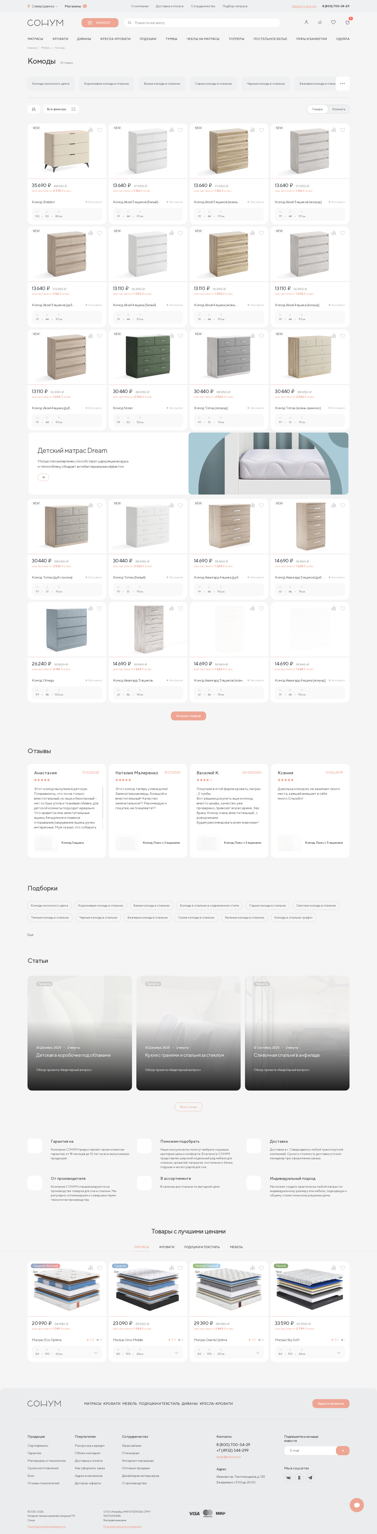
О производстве (134, 1483)
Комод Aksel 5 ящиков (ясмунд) (298, 202)
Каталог (103, 22)
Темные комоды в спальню (50, 917)
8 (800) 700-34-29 (336, 6)
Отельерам (130, 1453)
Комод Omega (43, 680)
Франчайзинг (132, 1445)
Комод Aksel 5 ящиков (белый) (135, 202)
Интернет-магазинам (138, 1460)
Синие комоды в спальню (196, 917)
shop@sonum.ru (228, 1457)
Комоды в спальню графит (293, 917)
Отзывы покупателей (43, 1483)
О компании (140, 6)
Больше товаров (188, 716)
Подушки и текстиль (202, 1247)
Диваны (84, 39)
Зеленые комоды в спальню (244, 917)
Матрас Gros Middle (128, 1340)
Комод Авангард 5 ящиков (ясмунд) (133, 680)
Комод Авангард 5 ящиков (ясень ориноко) (219, 680)
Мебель (236, 1247)
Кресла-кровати (115, 39)
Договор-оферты (88, 1483)
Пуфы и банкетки (311, 39)
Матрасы (141, 1247)
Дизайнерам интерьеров (140, 1475)
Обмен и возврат (88, 1453)
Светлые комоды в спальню (316, 905)
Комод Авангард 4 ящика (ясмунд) (300, 680)
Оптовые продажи (136, 1468)
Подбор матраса (235, 6)
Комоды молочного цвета (49, 905)
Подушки (148, 39)
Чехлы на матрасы (203, 39)
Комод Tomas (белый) (129, 577)
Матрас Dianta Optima (210, 1340)
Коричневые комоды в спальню (100, 905)
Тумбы (171, 39)
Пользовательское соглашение (122, 1526)
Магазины (73, 6)
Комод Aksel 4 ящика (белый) (134, 305)
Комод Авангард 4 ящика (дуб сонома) (216, 577)
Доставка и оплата (169, 6)
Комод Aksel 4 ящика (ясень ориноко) (214, 305)
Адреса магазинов (331, 1403)
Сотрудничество (203, 6)
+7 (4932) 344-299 (232, 1450)
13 (101, 1340)
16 (263, 1340)
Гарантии (34, 1453)
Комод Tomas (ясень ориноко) (298, 408)
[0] (348, 22)
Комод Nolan (123, 408)
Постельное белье (270, 39)
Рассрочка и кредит (90, 1445)
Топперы (236, 39)
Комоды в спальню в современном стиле (209, 905)
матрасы (35, 39)
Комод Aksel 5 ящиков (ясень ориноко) (216, 202)
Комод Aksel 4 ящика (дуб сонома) (51, 408)
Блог (31, 1475)
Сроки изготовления (42, 1468)
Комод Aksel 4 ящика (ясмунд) (297, 305)
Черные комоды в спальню (98, 917)
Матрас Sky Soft (287, 1340)
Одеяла (343, 39)
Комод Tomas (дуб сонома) (52, 577)
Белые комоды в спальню (152, 905)
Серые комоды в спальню (267, 905)
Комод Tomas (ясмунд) (211, 408)
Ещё (30, 934)
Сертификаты (37, 1445)
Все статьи (188, 1107)
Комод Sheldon (43, 202)
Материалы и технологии (46, 1460)
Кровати (60, 39)
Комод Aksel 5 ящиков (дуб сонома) (52, 305)
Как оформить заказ (90, 1468)
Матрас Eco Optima (46, 1340)
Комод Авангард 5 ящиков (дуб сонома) (298, 577)
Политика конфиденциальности (46, 1526)
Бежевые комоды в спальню (148, 917)
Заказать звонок (304, 6)
